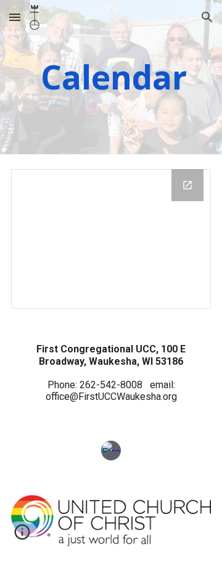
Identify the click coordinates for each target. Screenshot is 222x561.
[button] (15, 17)
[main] (111, 76)
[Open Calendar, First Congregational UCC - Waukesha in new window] (187, 185)
